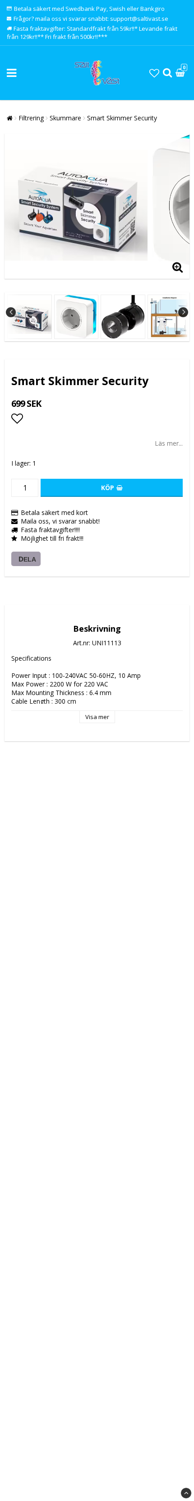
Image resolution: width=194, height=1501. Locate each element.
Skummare (65, 118)
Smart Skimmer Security (122, 118)
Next (183, 312)
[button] (154, 73)
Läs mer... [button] (169, 443)
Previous (11, 312)
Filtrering (31, 118)
